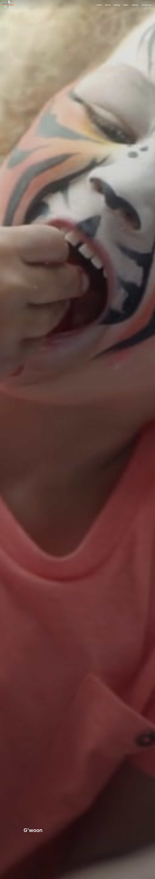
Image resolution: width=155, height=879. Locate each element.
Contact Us (146, 5)
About (107, 5)
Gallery (117, 5)
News (125, 5)
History (135, 5)
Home (99, 5)
